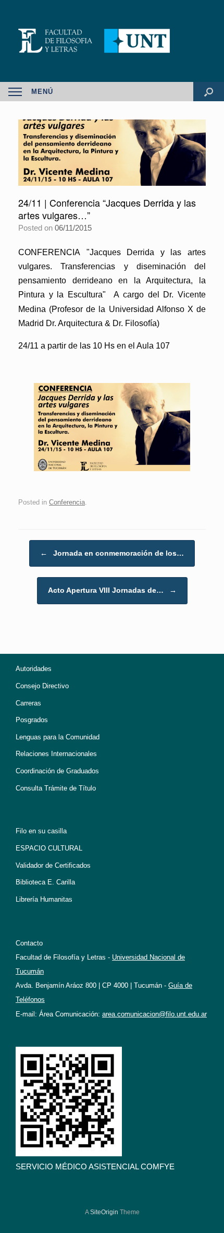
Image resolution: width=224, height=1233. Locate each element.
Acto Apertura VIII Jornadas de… (112, 590)
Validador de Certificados (53, 865)
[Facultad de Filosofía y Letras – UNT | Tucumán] (112, 41)
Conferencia (67, 502)
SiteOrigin (104, 1212)
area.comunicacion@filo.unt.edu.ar (154, 1014)
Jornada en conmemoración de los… (112, 553)
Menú (42, 91)
